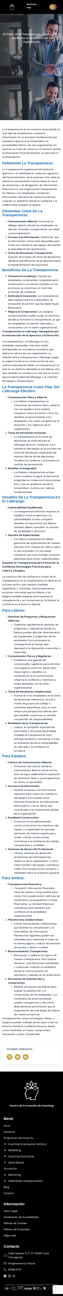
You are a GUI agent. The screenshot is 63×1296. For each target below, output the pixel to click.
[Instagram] (9, 1276)
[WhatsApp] (13, 1276)
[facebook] (5, 1276)
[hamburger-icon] (53, 7)
